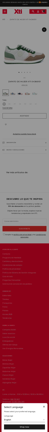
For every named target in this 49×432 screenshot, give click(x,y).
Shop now (24, 427)
